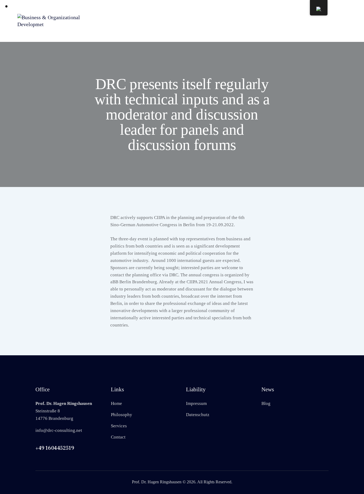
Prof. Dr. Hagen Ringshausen (156, 482)
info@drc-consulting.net (58, 430)
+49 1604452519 (54, 448)
